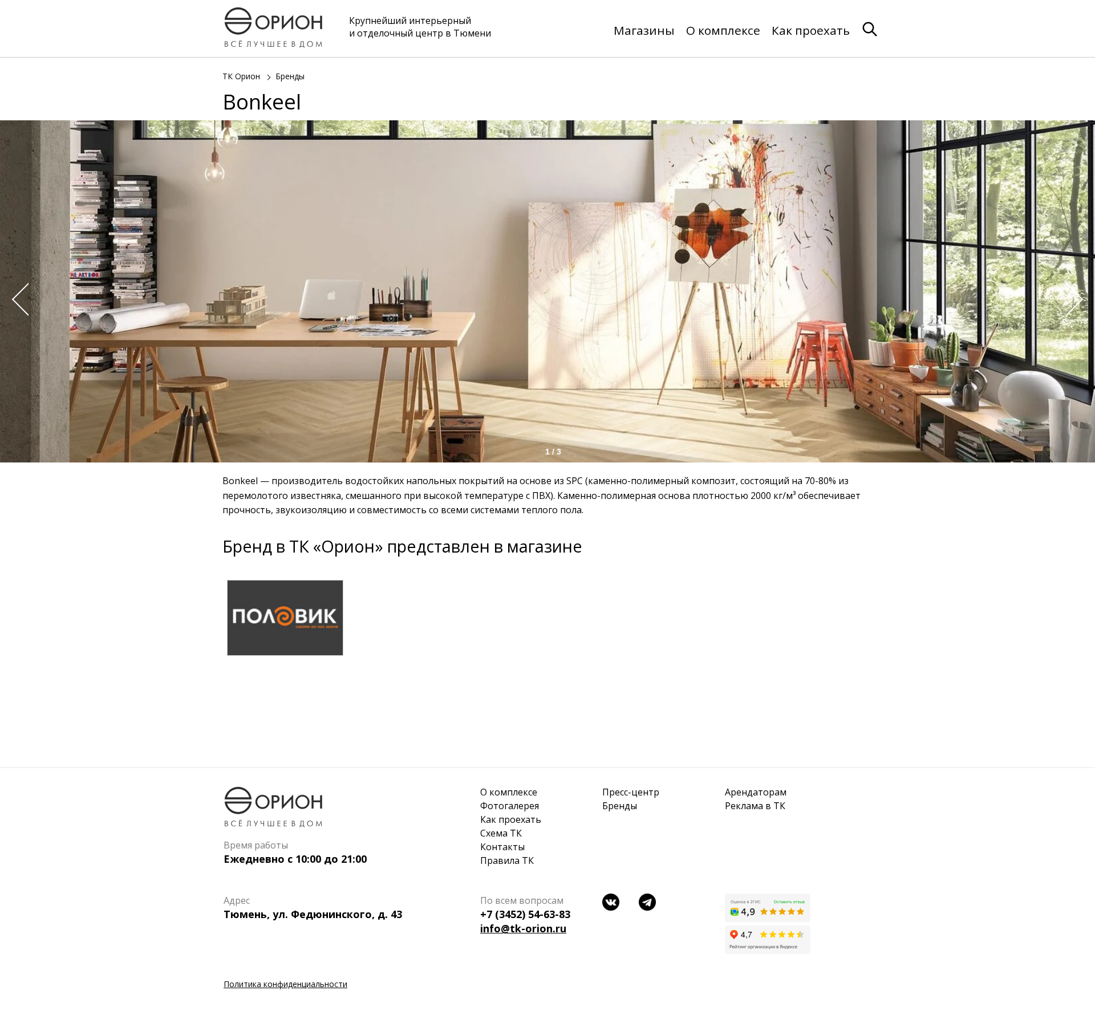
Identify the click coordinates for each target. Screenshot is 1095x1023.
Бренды (290, 76)
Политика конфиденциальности (285, 984)
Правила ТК (507, 860)
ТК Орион (241, 76)
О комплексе (723, 30)
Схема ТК (501, 833)
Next (1077, 299)
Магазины (644, 30)
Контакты (502, 847)
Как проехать (811, 30)
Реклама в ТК (755, 805)
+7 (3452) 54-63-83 (525, 914)
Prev (17, 299)
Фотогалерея (509, 805)
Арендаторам (755, 792)
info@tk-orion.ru (523, 928)
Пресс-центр (630, 792)
